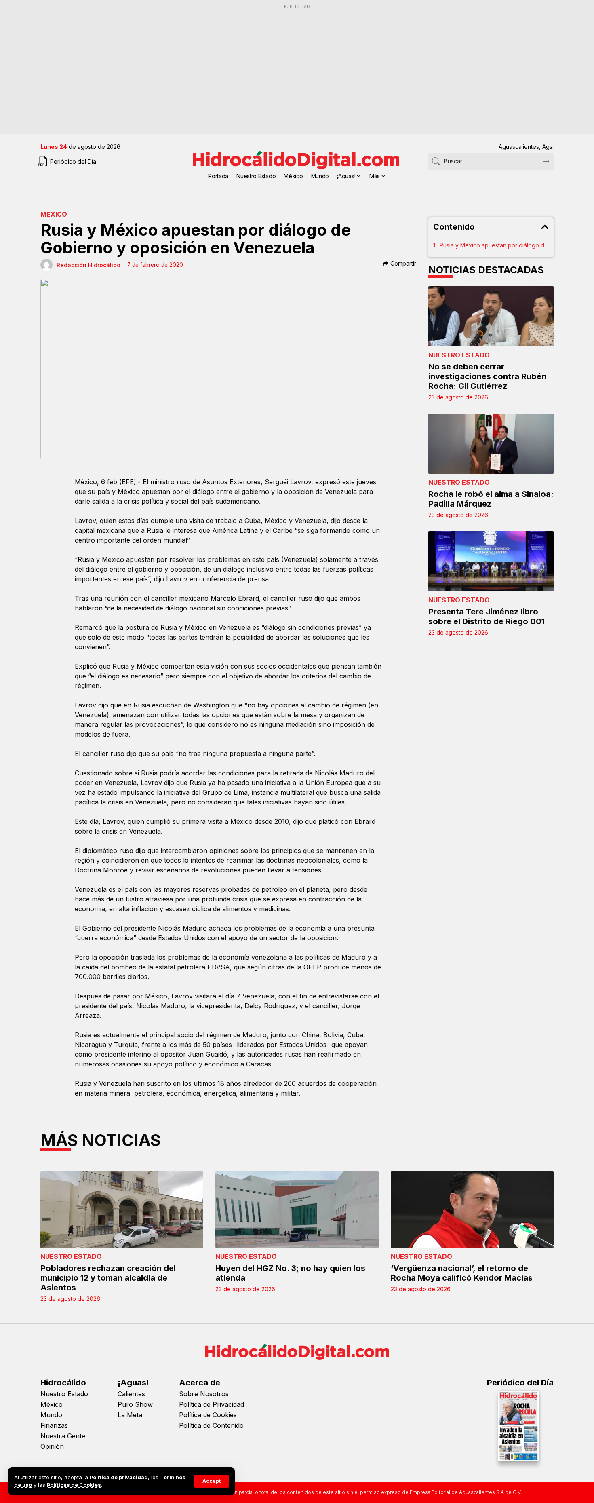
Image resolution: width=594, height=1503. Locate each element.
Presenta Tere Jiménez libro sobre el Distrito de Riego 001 (486, 616)
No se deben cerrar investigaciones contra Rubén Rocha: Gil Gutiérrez (487, 376)
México (53, 214)
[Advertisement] (282, 69)
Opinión (52, 1446)
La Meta (130, 1415)
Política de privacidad (119, 1477)
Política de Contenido (211, 1425)
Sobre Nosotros (204, 1394)
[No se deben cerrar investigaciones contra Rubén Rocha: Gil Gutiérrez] (491, 316)
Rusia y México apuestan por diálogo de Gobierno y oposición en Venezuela (494, 245)
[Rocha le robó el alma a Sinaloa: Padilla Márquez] (491, 444)
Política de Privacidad (211, 1404)
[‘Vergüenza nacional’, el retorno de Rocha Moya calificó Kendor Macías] (472, 1209)
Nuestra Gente (62, 1436)
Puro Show (135, 1404)
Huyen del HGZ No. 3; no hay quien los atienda (290, 1273)
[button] (211, 1481)
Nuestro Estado (459, 355)
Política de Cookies (208, 1415)
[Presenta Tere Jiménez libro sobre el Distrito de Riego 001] (491, 561)
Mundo (51, 1415)
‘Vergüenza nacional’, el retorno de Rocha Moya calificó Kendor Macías (462, 1273)
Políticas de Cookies (74, 1485)
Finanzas (54, 1425)
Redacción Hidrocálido (88, 265)
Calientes (131, 1394)
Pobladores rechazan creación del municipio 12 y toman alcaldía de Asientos (108, 1277)
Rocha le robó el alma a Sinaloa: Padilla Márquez (491, 499)
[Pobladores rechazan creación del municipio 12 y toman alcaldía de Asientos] (121, 1209)
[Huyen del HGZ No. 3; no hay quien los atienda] (296, 1209)
